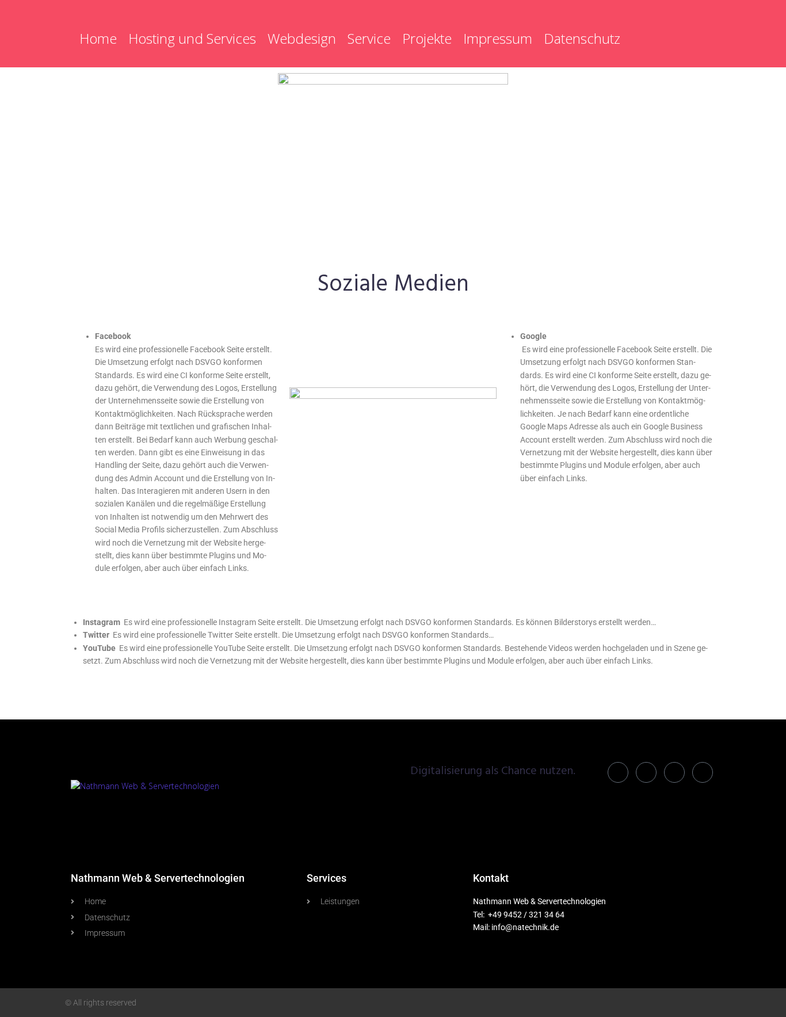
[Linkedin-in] (618, 772)
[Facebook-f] (646, 772)
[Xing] (702, 772)
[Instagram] (674, 772)
